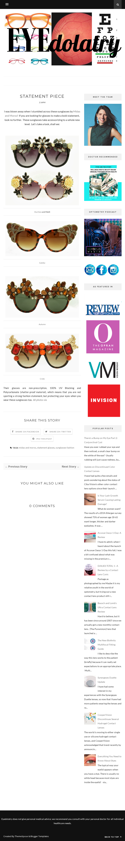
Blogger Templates (39, 836)
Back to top (112, 837)
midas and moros (27, 447)
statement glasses (46, 447)
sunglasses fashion (65, 447)
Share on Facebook (27, 431)
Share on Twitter (60, 431)
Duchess (38, 212)
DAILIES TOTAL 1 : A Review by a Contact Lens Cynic (108, 570)
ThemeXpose (21, 836)
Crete (42, 379)
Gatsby (42, 263)
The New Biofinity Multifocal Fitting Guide (107, 644)
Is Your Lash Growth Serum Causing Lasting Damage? (109, 499)
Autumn (42, 324)
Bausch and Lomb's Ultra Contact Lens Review (107, 607)
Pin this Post (44, 439)
